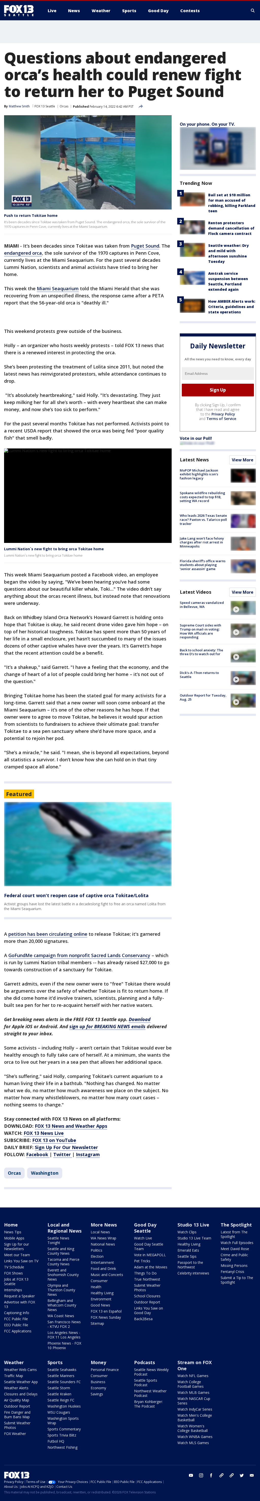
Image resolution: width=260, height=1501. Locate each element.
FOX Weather (15, 1433)
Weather (14, 1362)
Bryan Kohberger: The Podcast (148, 1404)
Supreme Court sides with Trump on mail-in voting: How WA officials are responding (200, 631)
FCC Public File (16, 1318)
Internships (13, 1289)
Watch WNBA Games (195, 1436)
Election (97, 1256)
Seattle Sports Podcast (145, 1382)
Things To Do (145, 1273)
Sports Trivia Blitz (61, 1435)
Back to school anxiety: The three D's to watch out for (201, 652)
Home (11, 1225)
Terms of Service (221, 418)
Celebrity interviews (193, 1273)
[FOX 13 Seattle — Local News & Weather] (21, 11)
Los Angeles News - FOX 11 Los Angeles (63, 1334)
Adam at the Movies (150, 1267)
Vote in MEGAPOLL (150, 1254)
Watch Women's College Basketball (192, 1428)
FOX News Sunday (106, 1317)
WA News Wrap (103, 1238)
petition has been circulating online (47, 934)
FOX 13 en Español (106, 1311)
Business (98, 1381)
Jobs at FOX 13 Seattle (16, 1281)
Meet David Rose (235, 1248)
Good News (100, 1305)
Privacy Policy (223, 414)
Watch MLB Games (193, 1392)
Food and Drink (103, 1268)
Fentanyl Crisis (232, 1271)
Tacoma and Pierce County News (63, 1261)
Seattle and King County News (60, 1251)
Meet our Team (17, 1254)
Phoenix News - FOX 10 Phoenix (64, 1345)
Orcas (64, 106)
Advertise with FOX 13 (19, 1304)
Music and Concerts (107, 1274)
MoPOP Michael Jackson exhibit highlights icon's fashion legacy (199, 474)
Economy (98, 1387)
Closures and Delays (21, 1394)
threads (232, 1475)
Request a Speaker (19, 1296)
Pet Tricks (142, 1260)
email (252, 1475)
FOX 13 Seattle (45, 106)
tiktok (221, 1475)
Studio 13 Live (193, 1225)
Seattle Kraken (59, 1394)
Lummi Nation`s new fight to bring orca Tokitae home (54, 548)
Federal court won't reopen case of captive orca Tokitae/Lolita (76, 895)
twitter (242, 1475)
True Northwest (147, 1279)
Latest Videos (195, 592)
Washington (44, 1173)
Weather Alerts (16, 1387)
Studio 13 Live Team (194, 1238)
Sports (54, 1362)
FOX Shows (13, 1273)
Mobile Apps (14, 1238)
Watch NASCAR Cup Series (193, 1401)
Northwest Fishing (62, 1447)
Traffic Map (13, 1375)
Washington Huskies (64, 1406)
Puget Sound (145, 246)
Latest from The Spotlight (234, 1234)
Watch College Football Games (190, 1384)
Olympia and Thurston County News (61, 1290)
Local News (100, 1232)
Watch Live (143, 1238)
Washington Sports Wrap (63, 1420)
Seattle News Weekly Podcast (151, 1372)
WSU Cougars (58, 1412)
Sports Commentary (64, 1429)
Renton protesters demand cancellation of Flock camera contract (231, 228)
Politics (96, 1250)
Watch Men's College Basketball (194, 1417)
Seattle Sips (187, 1256)
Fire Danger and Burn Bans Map (17, 1414)
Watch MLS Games (193, 1442)
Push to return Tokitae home (31, 215)
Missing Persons (234, 1265)
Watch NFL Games (192, 1375)
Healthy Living (102, 1292)
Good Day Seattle (145, 1228)
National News (103, 1244)
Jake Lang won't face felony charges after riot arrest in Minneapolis (202, 542)
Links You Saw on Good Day (148, 1310)
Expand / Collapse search (253, 10)
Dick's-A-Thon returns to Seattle (199, 674)
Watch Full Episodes (237, 1242)
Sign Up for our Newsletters (16, 1246)
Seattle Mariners (60, 1375)
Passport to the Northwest (190, 1264)
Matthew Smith (19, 106)
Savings (97, 1394)
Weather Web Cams (20, 1369)
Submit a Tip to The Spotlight (237, 1280)
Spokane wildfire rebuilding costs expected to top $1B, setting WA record (202, 497)
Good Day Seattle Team (148, 1246)
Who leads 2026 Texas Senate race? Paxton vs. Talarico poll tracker (203, 519)
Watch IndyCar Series (194, 1409)
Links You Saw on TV (21, 1260)
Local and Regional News (64, 1228)
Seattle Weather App (21, 1381)
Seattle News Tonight (58, 1240)
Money (98, 1362)
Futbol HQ (55, 1441)
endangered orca (23, 253)
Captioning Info (16, 1312)
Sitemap (97, 1323)
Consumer (99, 1280)
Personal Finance (105, 1369)
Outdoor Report (147, 1302)
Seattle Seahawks (61, 1369)
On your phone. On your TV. (207, 124)
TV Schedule (14, 1267)
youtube (191, 1475)
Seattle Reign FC (60, 1400)
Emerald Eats (188, 1250)
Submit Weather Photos (147, 1287)
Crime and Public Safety (234, 1257)
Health (96, 1286)
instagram (201, 1475)
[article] (88, 844)
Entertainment (102, 1262)
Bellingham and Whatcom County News (61, 1305)
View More (242, 460)
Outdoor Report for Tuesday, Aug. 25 (203, 697)
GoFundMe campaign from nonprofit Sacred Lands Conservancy (79, 955)
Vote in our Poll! (196, 438)
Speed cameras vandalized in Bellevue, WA (202, 604)
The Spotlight (236, 1225)
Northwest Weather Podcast (150, 1393)
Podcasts (144, 1362)
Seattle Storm (58, 1387)
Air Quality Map (16, 1400)
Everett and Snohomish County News (63, 1275)
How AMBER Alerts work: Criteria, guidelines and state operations (231, 306)
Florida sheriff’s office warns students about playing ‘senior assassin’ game (202, 565)
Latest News (194, 460)
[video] (243, 608)
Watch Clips (187, 1232)
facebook (211, 1475)
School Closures (147, 1296)
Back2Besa (143, 1318)
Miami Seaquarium (58, 288)
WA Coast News (60, 1315)
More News (104, 1225)
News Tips (12, 1232)
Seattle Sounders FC (64, 1381)
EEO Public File (16, 1324)
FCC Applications (17, 1331)
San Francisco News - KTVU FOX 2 (64, 1324)
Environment (101, 1299)
